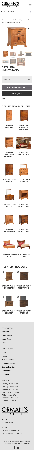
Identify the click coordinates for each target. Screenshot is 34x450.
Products (9, 20)
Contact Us (6, 374)
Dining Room (7, 335)
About (4, 352)
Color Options (7, 371)
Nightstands (23, 20)
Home (3, 20)
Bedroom (16, 20)
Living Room (6, 339)
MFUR (4, 98)
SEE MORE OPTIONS (17, 87)
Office (4, 343)
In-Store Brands (8, 360)
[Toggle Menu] (30, 4)
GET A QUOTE (17, 94)
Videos (4, 356)
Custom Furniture (8, 367)
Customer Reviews (9, 363)
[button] (29, 28)
